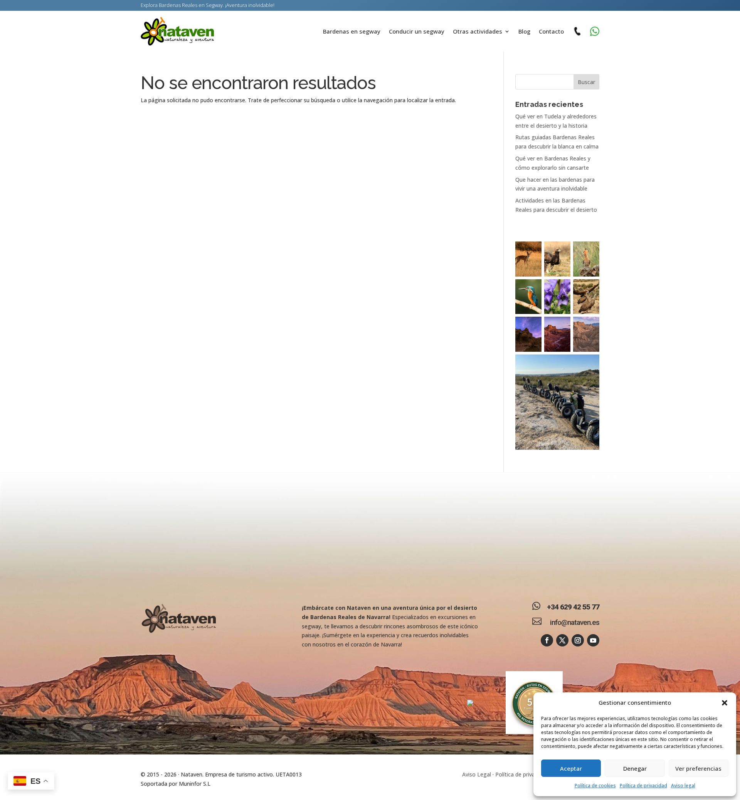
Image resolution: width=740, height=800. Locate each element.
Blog (524, 31)
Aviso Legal (476, 774)
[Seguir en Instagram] (578, 640)
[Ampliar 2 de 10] (560, 251)
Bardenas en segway (351, 31)
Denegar (635, 768)
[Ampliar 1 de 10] (531, 251)
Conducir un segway (416, 31)
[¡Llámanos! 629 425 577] (577, 31)
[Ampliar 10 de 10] (589, 364)
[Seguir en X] (562, 640)
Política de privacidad (643, 785)
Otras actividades (477, 31)
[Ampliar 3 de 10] (589, 251)
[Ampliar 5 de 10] (560, 289)
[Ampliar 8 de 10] (560, 327)
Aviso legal (683, 785)
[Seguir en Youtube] (593, 640)
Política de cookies (595, 785)
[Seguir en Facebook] (547, 640)
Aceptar (571, 768)
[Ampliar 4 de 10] (531, 289)
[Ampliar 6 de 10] (589, 289)
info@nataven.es (574, 622)
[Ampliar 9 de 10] (589, 327)
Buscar (586, 82)
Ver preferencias (698, 768)
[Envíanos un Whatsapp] (594, 31)
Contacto (551, 31)
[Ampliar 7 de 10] (531, 327)
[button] (724, 703)
